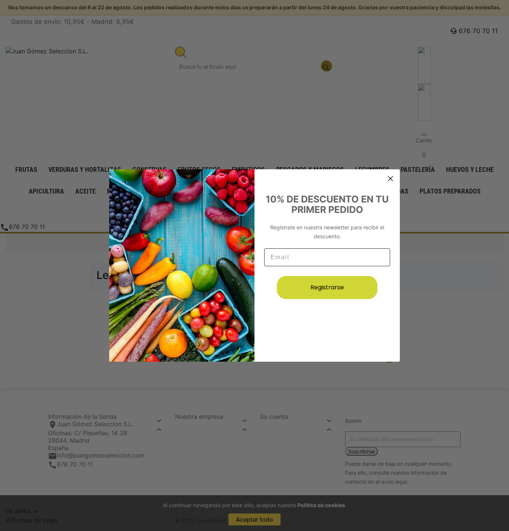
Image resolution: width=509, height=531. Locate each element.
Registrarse (327, 287)
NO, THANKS (327, 322)
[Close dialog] (390, 178)
